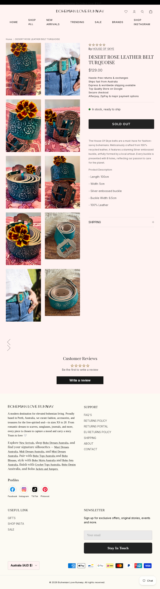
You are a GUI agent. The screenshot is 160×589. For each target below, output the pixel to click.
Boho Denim (69, 464)
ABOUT (88, 443)
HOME (14, 22)
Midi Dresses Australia (31, 451)
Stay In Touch (118, 548)
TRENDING (77, 22)
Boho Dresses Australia (55, 442)
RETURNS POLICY (95, 420)
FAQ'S (88, 415)
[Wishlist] (126, 11)
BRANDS (117, 22)
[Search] (142, 11)
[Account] (134, 11)
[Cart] (150, 11)
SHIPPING (95, 222)
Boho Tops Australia (44, 456)
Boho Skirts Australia (44, 460)
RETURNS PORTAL (96, 426)
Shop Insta (16, 523)
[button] (97, 44)
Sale (11, 529)
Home (9, 39)
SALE (98, 22)
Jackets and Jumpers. (47, 469)
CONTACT (90, 449)
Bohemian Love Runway (71, 582)
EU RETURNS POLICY (97, 432)
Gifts (12, 518)
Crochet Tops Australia (47, 464)
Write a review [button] (80, 380)
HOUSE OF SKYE (103, 48)
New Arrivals (26, 442)
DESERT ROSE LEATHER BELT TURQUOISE (37, 39)
